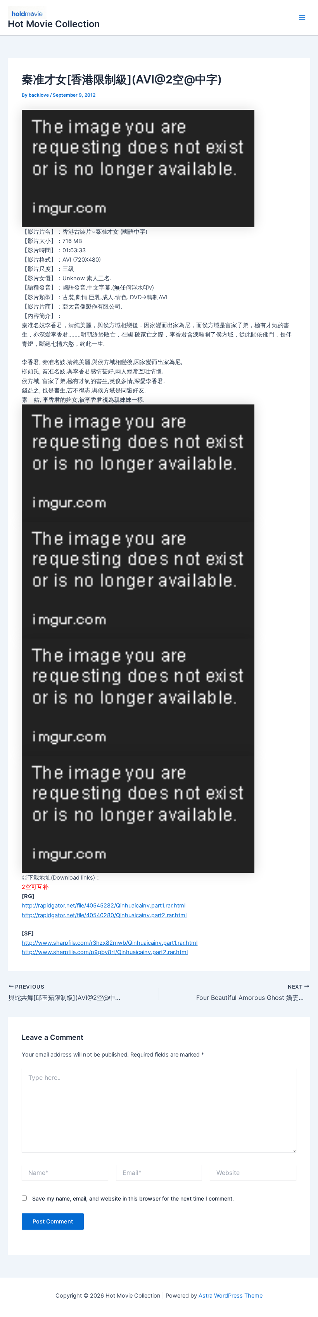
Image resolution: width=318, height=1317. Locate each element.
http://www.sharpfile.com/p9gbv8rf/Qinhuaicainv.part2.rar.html (105, 952)
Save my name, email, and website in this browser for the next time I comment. (133, 1198)
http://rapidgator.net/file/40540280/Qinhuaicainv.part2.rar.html (104, 915)
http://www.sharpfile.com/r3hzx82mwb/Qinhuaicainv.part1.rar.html (109, 942)
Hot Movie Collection (54, 23)
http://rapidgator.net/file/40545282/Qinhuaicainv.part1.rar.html (103, 905)
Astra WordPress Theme (231, 1295)
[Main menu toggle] (302, 18)
